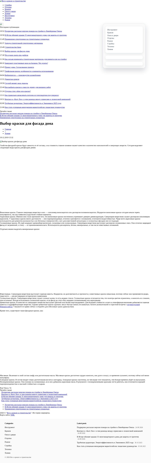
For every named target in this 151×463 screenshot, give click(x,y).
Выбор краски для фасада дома (17, 51)
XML (12, 415)
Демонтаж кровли (12, 79)
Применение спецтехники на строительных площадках (27, 39)
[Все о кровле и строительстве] (13, 1)
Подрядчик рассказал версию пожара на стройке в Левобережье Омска (33, 31)
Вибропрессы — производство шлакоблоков (23, 75)
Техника (8, 18)
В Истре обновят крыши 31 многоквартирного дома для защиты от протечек (36, 35)
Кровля (8, 9)
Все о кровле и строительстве (19, 413)
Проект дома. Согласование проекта (19, 67)
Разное (7, 20)
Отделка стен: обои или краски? (18, 91)
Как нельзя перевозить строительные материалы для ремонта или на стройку (36, 59)
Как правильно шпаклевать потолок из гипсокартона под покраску (32, 95)
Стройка (8, 5)
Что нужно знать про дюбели (16, 55)
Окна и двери (10, 11)
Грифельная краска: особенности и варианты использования (29, 71)
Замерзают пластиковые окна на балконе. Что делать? (26, 63)
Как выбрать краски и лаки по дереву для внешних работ (28, 87)
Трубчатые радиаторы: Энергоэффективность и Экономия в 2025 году (33, 103)
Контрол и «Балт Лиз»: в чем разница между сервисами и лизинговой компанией (37, 99)
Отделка (8, 7)
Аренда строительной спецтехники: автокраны (24, 43)
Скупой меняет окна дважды (16, 83)
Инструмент (10, 16)
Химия (7, 13)
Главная (8, 129)
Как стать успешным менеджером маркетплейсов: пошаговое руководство (35, 107)
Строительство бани (13, 47)
